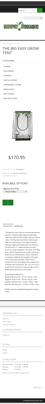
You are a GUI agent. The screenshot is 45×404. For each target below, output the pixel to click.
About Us (6, 319)
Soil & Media (9, 71)
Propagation (9, 89)
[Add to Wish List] (5, 202)
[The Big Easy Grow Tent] (22, 145)
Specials (5, 353)
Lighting (7, 66)
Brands (5, 350)
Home (4, 43)
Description (8, 226)
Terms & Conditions (9, 324)
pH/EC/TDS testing (11, 98)
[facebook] (38, 387)
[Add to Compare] (10, 202)
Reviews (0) (19, 226)
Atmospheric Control (13, 85)
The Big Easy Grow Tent (13, 43)
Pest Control (9, 94)
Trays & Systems (10, 80)
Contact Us (6, 335)
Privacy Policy (7, 322)
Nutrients (8, 76)
